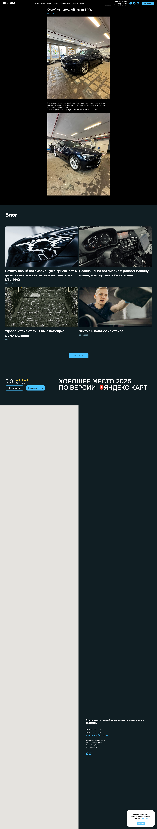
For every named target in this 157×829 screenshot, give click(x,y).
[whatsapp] (138, 3)
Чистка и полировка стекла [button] (101, 331)
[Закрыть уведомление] (153, 811)
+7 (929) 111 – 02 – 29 (89, 110)
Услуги (43, 3)
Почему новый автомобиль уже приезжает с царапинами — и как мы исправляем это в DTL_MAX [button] (41, 275)
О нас (37, 3)
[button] (148, 3)
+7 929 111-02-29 (121, 1)
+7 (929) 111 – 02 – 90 (71, 110)
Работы (49, 3)
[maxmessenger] (130, 3)
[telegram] (134, 3)
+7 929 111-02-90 (121, 3)
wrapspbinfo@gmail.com (97, 735)
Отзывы (56, 3)
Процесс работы (65, 3)
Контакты (82, 3)
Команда (75, 3)
